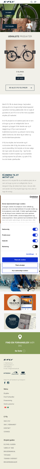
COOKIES (7, 432)
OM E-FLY (7, 421)
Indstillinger (30, 254)
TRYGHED (7, 455)
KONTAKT (7, 428)
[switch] (35, 234)
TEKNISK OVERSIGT (10, 458)
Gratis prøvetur (9, 404)
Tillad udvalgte (20, 265)
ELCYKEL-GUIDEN (9, 444)
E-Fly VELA (21, 72)
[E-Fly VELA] (21, 55)
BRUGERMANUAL (9, 451)
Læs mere (21, 78)
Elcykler (6, 393)
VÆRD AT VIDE (9, 448)
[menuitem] (5, 410)
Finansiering (8, 400)
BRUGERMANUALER (10, 462)
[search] (31, 2)
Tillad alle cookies (20, 259)
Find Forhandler (9, 397)
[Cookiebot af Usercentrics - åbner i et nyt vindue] (30, 197)
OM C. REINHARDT (10, 425)
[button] (35, 2)
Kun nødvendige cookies (20, 270)
